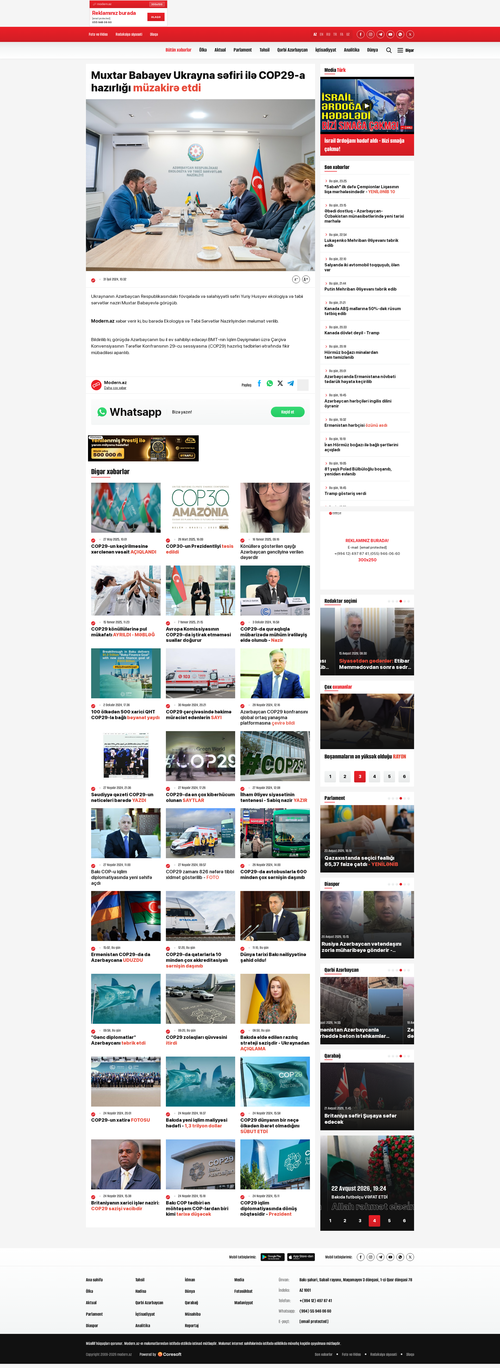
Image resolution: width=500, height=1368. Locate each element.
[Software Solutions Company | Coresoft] (170, 1354)
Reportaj (192, 1325)
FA (341, 34)
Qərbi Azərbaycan (292, 49)
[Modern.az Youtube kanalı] (390, 34)
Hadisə (140, 1291)
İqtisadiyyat (325, 49)
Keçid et (287, 412)
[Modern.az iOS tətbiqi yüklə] (301, 1257)
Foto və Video (98, 34)
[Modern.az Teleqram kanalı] (380, 34)
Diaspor (92, 1325)
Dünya (372, 49)
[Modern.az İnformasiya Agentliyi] (106, 1257)
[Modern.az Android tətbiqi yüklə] (273, 1257)
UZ (347, 34)
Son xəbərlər (324, 1354)
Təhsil (265, 49)
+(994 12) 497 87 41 (315, 1300)
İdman (190, 1280)
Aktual (220, 49)
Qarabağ (191, 1303)
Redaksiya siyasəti (129, 34)
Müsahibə (193, 1314)
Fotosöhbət (243, 1291)
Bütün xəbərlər (178, 49)
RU (328, 34)
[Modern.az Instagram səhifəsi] (370, 34)
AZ (315, 34)
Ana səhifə (94, 1280)
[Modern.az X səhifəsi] (410, 34)
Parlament (243, 49)
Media (239, 1280)
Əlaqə (154, 34)
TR (335, 34)
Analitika (351, 49)
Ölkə (203, 49)
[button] (389, 601)
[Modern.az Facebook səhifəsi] (361, 34)
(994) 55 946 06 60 (315, 1311)
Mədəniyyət (243, 1303)
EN (321, 34)
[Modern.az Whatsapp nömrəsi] (400, 34)
